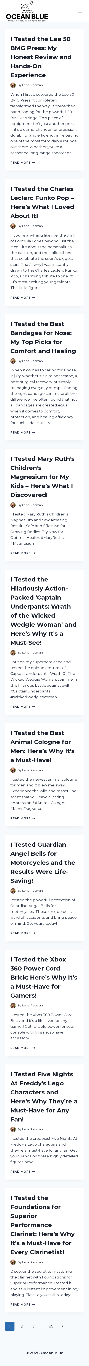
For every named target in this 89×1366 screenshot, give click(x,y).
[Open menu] (80, 11)
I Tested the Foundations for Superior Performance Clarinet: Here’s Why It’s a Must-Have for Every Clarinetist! (42, 1225)
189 (51, 1326)
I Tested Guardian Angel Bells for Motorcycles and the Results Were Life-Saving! (42, 862)
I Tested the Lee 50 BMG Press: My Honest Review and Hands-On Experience (41, 57)
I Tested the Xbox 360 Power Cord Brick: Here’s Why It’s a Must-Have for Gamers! (43, 977)
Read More (22, 162)
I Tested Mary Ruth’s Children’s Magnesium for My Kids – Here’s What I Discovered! (42, 476)
